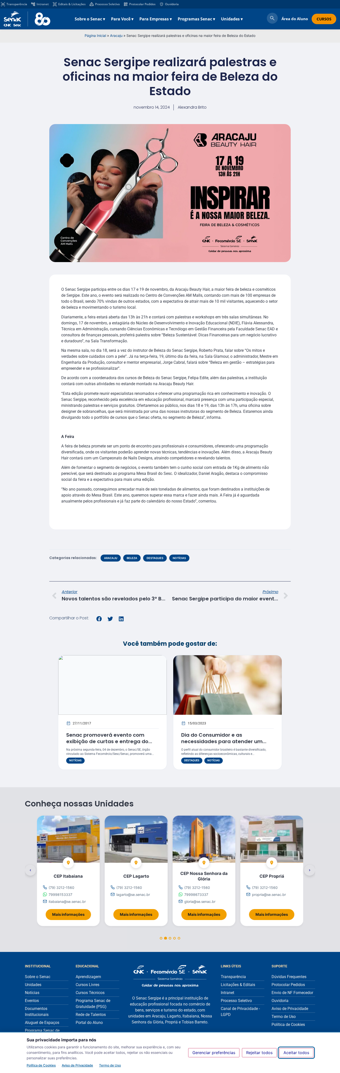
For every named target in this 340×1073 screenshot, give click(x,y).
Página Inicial (95, 35)
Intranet (43, 4)
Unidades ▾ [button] (232, 19)
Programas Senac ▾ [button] (196, 19)
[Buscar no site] (272, 19)
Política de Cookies (41, 1065)
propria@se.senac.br (269, 894)
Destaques (155, 558)
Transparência (16, 4)
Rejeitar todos (259, 1052)
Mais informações (71, 913)
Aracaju (116, 35)
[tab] (161, 938)
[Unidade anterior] (30, 870)
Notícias (179, 558)
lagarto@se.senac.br (133, 894)
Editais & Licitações (72, 4)
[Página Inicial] (170, 976)
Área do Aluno (295, 18)
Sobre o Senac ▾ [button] (90, 19)
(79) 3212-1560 (61, 887)
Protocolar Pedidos (142, 4)
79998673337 (196, 894)
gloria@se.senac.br (199, 901)
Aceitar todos (296, 1052)
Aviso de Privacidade (77, 1065)
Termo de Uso (110, 1065)
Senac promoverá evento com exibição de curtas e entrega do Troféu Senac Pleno (107, 741)
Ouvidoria (172, 4)
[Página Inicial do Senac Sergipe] (27, 18)
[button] (99, 619)
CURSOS (324, 18)
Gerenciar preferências (213, 1052)
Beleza (132, 558)
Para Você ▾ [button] (122, 19)
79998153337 (60, 894)
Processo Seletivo (107, 4)
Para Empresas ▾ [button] (155, 19)
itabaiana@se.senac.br (67, 901)
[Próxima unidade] (309, 870)
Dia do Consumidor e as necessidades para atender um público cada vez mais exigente (222, 741)
